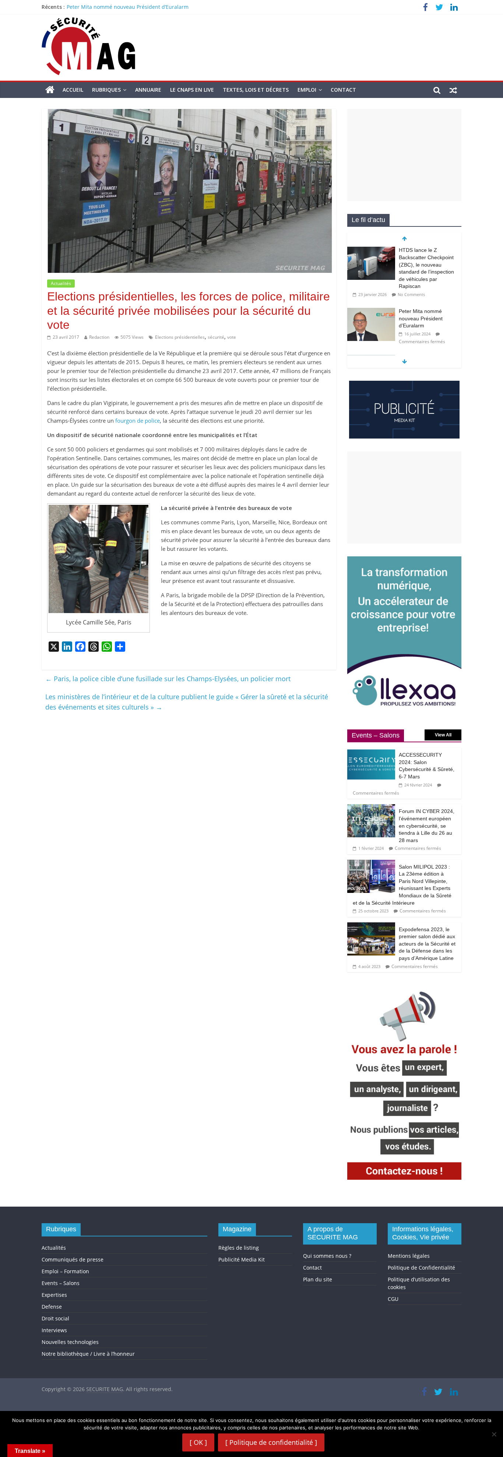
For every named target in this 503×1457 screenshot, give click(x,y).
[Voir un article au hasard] (453, 90)
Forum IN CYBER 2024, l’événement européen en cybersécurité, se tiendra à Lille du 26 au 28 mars (426, 825)
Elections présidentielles (180, 337)
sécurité (216, 337)
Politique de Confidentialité (421, 1267)
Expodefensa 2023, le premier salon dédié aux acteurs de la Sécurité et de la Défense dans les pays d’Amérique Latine (427, 943)
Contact (343, 89)
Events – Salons (61, 1283)
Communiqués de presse (72, 1259)
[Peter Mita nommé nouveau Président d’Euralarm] (371, 311)
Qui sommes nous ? (327, 1255)
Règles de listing (238, 1247)
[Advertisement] (404, 155)
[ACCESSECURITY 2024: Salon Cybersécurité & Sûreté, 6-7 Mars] (371, 751)
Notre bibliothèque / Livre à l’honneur (88, 1353)
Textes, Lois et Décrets (256, 89)
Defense (52, 1306)
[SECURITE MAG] (50, 90)
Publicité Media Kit (241, 1259)
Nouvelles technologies (70, 1341)
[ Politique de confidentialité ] (271, 1442)
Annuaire (148, 89)
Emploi (307, 89)
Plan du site (317, 1279)
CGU (393, 1298)
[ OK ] (198, 1442)
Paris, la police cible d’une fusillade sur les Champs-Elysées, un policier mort (168, 678)
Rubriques (106, 89)
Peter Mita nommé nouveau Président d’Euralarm (128, 6)
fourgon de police (137, 420)
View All (443, 735)
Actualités (61, 283)
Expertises (54, 1294)
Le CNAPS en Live (192, 89)
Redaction (99, 337)
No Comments (411, 294)
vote (231, 337)
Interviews (54, 1330)
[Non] (493, 1434)
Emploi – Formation (65, 1271)
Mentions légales (409, 1255)
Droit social (55, 1318)
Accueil (73, 89)
